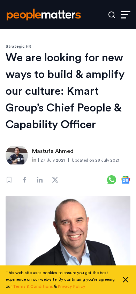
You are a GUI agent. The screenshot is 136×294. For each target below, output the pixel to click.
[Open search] (111, 14)
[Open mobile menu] (125, 14)
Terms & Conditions (33, 286)
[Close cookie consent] (125, 280)
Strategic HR (18, 46)
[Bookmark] (9, 179)
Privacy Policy (71, 286)
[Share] (24, 179)
